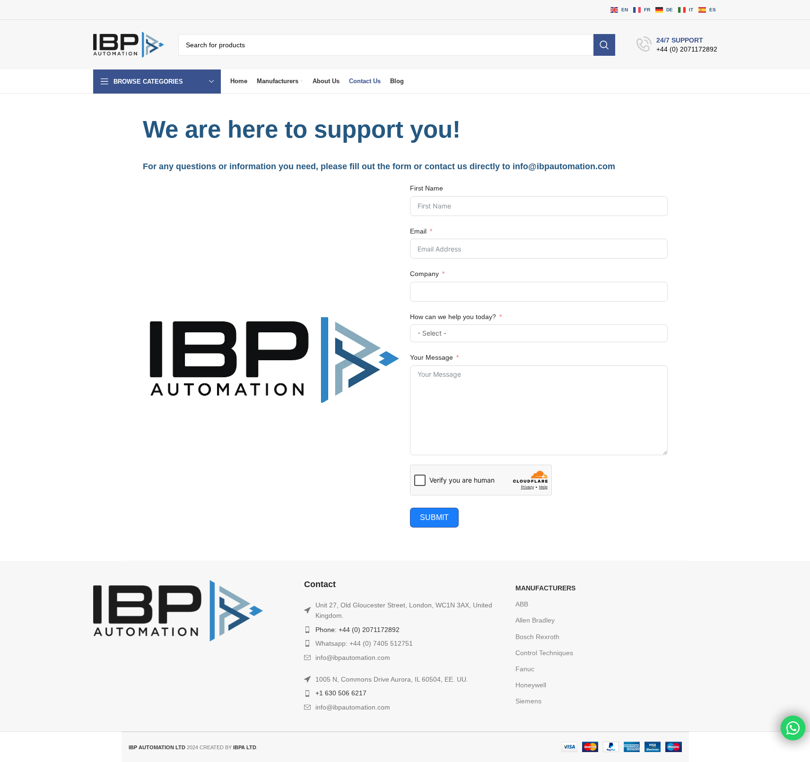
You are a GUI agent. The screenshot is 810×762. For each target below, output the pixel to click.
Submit (434, 517)
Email (418, 231)
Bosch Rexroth (537, 637)
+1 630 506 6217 (340, 693)
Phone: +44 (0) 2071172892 (357, 629)
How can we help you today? (453, 316)
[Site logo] (128, 44)
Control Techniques (544, 653)
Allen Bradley (535, 620)
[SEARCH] (604, 45)
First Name (426, 188)
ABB (521, 604)
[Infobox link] (676, 45)
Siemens (528, 701)
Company (424, 273)
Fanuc (524, 669)
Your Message (431, 357)
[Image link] (178, 610)
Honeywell (530, 685)
